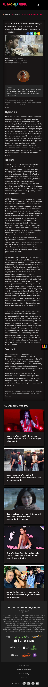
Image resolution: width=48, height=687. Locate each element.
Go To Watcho (24, 665)
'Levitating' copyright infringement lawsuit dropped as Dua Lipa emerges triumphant (24, 438)
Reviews (17, 14)
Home (8, 14)
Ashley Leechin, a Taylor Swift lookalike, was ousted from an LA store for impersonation (24, 477)
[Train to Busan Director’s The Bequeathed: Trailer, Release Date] (24, 498)
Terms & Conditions (23, 669)
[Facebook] (28, 33)
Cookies (24, 678)
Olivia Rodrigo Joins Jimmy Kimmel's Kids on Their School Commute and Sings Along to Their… (23, 555)
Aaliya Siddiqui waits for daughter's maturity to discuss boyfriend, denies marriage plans (23, 594)
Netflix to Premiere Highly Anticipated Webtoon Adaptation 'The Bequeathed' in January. (24, 516)
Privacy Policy (24, 674)
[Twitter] (31, 33)
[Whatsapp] (35, 33)
